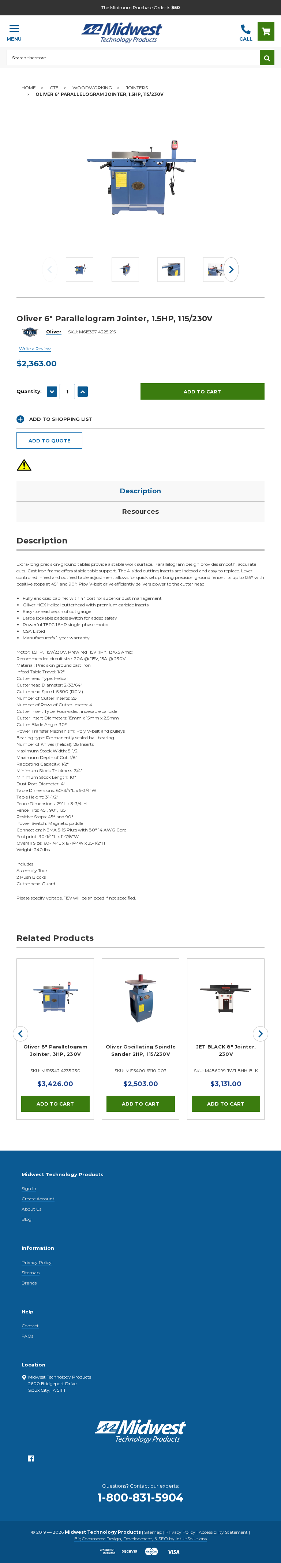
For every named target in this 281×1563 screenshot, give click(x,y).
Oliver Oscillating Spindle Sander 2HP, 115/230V (141, 1050)
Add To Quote (50, 441)
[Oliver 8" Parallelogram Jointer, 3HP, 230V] (55, 997)
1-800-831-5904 (140, 1497)
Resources (140, 512)
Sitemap (31, 1272)
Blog (26, 1219)
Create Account (38, 1198)
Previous (49, 269)
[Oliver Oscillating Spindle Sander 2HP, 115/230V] (140, 997)
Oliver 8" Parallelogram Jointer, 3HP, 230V (55, 1050)
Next (231, 269)
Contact (30, 1325)
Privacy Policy (37, 1262)
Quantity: (29, 391)
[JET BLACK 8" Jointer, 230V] (226, 997)
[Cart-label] (266, 31)
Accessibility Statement (223, 1532)
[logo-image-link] (130, 28)
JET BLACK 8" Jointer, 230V (226, 1050)
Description (140, 491)
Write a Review (35, 348)
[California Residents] (24, 465)
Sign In (29, 1188)
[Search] (267, 57)
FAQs (27, 1336)
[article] (55, 1038)
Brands (29, 1283)
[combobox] (133, 57)
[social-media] (31, 1460)
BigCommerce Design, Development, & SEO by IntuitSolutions (140, 1538)
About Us (31, 1209)
